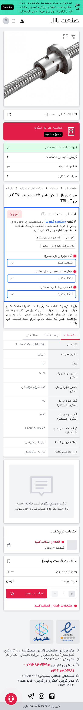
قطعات (54, 188)
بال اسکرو (7, 188)
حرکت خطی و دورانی (31, 188)
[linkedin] (52, 696)
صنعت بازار (71, 188)
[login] (6, 20)
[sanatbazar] (65, 21)
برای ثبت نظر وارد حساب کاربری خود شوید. (42, 509)
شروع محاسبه (53, 134)
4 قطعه (60, 222)
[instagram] (41, 696)
